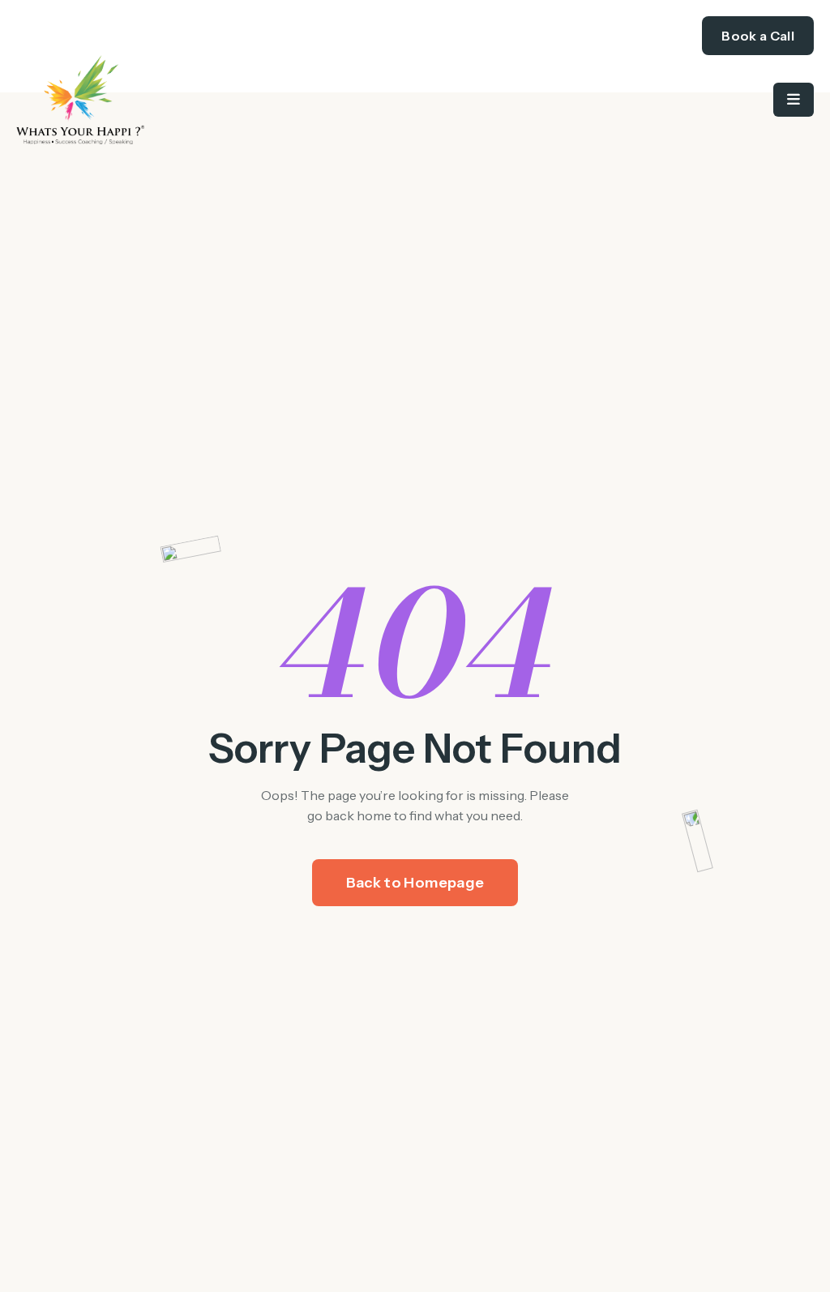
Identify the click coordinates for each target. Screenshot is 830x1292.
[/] (215, 99)
